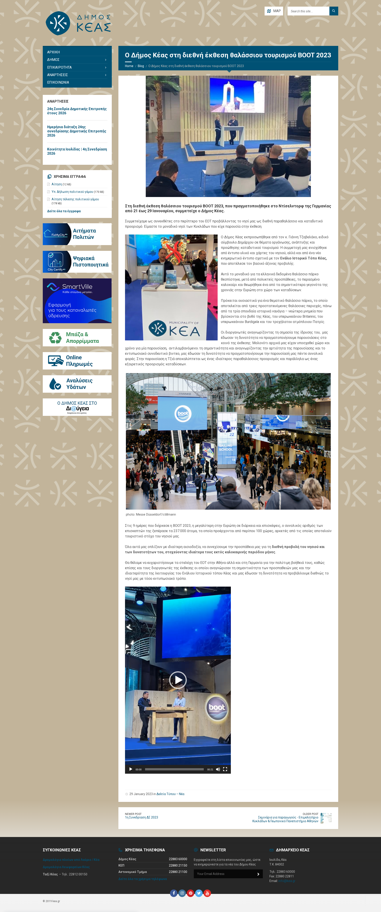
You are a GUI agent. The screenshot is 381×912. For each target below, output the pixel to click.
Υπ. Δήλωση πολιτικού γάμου (72, 191)
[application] (178, 680)
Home (129, 66)
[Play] (131, 769)
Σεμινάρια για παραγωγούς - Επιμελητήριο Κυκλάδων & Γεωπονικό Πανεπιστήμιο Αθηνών (285, 819)
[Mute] (218, 769)
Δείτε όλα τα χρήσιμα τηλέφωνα (142, 879)
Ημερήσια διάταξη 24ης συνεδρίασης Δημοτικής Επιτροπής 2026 (76, 131)
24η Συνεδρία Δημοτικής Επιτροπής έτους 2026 (77, 111)
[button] (178, 680)
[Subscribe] (258, 874)
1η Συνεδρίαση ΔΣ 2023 (141, 817)
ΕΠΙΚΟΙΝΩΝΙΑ (58, 82)
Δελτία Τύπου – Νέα (170, 794)
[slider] (174, 769)
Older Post (310, 814)
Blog (141, 66)
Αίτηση (57, 184)
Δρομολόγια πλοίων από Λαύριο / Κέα (71, 859)
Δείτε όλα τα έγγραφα (64, 211)
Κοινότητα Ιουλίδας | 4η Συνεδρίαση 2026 (77, 151)
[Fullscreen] (225, 769)
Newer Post (133, 814)
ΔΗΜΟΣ (53, 60)
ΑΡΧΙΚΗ (53, 52)
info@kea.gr (286, 881)
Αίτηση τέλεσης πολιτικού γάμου (75, 199)
